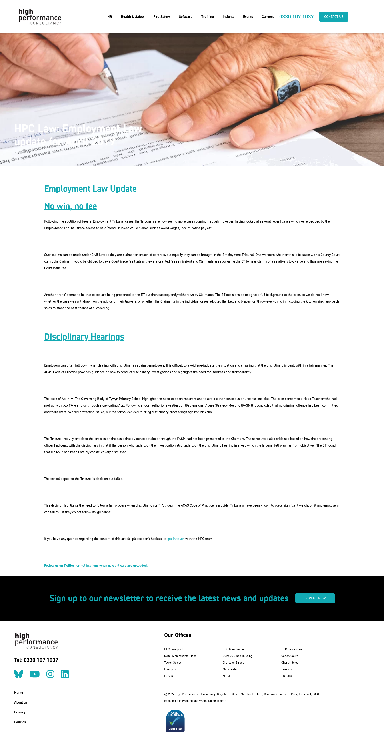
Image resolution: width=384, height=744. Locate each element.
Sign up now (315, 598)
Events (248, 16)
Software (185, 16)
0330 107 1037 (296, 16)
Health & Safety (133, 16)
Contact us (334, 16)
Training (207, 16)
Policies (20, 722)
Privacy (20, 712)
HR (109, 16)
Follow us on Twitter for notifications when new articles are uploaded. (96, 565)
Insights (228, 16)
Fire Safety (162, 16)
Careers (268, 16)
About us (20, 702)
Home (18, 692)
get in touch (175, 538)
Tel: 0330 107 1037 (36, 660)
